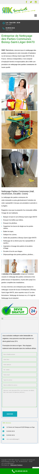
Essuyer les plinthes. (10, 223)
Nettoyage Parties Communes (15, 191)
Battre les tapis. (8, 231)
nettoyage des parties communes (20, 277)
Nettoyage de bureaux (17, 295)
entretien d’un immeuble (11, 274)
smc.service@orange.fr (13, 439)
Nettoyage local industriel (9, 298)
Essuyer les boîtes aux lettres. (13, 220)
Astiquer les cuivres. (10, 234)
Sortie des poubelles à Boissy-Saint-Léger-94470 (19, 238)
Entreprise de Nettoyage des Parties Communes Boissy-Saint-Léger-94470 (18, 39)
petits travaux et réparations (10, 279)
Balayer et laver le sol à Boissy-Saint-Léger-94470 (20, 217)
